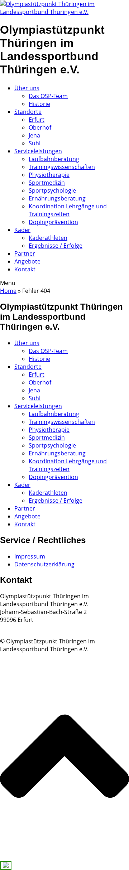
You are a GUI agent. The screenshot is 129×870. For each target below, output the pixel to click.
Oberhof (40, 127)
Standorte (28, 112)
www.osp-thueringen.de (32, 628)
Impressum (29, 556)
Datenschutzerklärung (44, 564)
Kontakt (24, 269)
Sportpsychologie (52, 190)
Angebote (27, 261)
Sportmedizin (47, 183)
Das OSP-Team (48, 96)
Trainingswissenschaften (62, 167)
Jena (34, 135)
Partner (24, 253)
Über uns (26, 88)
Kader (22, 230)
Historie (39, 104)
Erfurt (36, 120)
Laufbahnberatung (54, 159)
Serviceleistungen (38, 151)
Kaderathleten (48, 238)
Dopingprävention (53, 222)
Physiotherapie (49, 175)
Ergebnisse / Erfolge (55, 246)
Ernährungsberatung (57, 198)
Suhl (34, 143)
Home (8, 291)
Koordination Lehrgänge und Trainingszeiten (68, 210)
